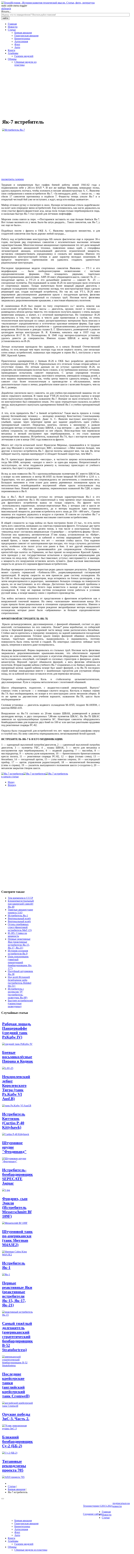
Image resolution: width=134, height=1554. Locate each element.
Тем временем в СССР (20, 898)
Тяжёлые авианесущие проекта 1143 (20, 911)
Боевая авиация (23, 32)
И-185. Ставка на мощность (17, 934)
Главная (12, 23)
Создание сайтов (92, 1514)
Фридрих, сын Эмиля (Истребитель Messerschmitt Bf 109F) (17, 1207)
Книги (11, 50)
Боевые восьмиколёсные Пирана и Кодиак (17, 1056)
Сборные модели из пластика (30, 1549)
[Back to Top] (2, 1498)
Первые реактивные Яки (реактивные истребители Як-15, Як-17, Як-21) (19, 943)
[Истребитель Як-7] (13, 129)
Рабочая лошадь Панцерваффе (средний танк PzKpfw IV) (16, 1030)
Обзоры (12, 59)
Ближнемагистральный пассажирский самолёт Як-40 (21, 903)
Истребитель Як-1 (18, 915)
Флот (17, 44)
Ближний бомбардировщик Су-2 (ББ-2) (17, 1441)
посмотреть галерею (12, 179)
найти (5, 18)
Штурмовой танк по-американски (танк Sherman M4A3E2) (17, 1238)
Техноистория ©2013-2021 (98, 1505)
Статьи (12, 29)
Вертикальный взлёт (19, 918)
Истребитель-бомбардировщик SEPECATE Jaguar (17, 1176)
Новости (12, 26)
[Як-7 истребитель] (12, 773)
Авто (17, 47)
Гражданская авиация (26, 35)
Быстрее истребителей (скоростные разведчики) (20, 1003)
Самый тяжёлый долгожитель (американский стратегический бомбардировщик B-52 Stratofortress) (17, 1336)
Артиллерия (21, 41)
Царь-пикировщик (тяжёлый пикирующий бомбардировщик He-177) (20, 962)
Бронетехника (22, 38)
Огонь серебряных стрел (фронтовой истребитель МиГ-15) (20, 927)
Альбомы (13, 53)
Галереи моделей (23, 56)
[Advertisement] (50, 92)
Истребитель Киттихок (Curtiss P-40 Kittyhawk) (13, 1120)
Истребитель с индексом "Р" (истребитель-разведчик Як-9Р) (17, 993)
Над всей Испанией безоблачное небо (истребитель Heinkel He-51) (19, 981)
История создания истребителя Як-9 (18, 952)
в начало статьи (10, 776)
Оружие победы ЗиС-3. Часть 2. (16, 1416)
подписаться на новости (121, 1505)
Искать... (6, 11)
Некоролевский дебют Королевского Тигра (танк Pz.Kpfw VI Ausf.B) (16, 1088)
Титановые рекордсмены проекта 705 (14, 1465)
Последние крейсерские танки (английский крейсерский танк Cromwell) (16, 1385)
